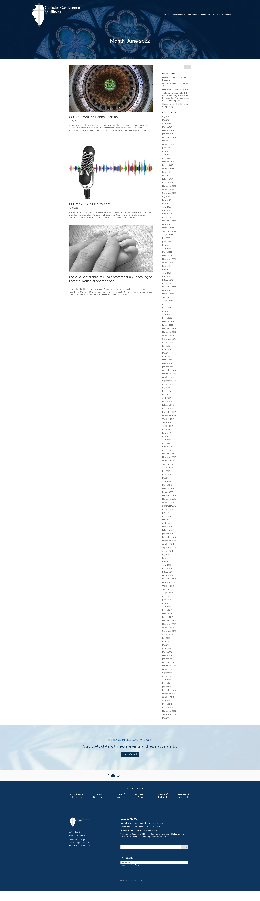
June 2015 (166, 516)
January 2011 (167, 686)
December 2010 (169, 690)
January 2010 (167, 707)
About (164, 14)
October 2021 (168, 262)
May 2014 (166, 561)
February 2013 (168, 613)
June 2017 (166, 433)
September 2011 (169, 672)
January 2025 (167, 165)
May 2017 (166, 436)
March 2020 (167, 318)
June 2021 (166, 266)
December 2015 (169, 495)
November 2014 (169, 540)
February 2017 (168, 447)
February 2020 (168, 321)
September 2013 (169, 589)
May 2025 (166, 151)
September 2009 (169, 714)
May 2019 (166, 353)
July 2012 (166, 638)
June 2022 (166, 241)
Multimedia (213, 14)
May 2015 (166, 520)
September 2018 (169, 380)
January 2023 (167, 217)
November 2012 (169, 624)
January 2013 (167, 617)
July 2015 (166, 512)
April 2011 (166, 679)
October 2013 (168, 586)
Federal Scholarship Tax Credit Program (137, 823)
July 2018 (166, 387)
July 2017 (166, 429)
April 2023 (166, 207)
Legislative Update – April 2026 (175, 89)
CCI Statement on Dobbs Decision (93, 117)
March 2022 (167, 252)
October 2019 (168, 335)
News (203, 14)
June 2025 (166, 147)
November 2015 (169, 499)
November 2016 (169, 457)
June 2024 (166, 172)
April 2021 (166, 273)
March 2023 (167, 210)
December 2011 (169, 662)
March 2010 (167, 704)
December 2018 (169, 370)
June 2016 (166, 474)
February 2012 (168, 655)
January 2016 (167, 492)
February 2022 (168, 255)
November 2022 (169, 224)
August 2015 (167, 509)
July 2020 (166, 304)
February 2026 (168, 130)
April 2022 (166, 248)
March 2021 (167, 276)
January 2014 (167, 575)
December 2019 (169, 328)
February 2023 (168, 214)
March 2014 (167, 568)
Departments (177, 14)
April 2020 (166, 314)
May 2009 (166, 718)
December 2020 (169, 287)
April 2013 (166, 606)
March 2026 (167, 127)
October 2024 (168, 168)
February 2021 (168, 280)
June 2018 (166, 391)
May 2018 (166, 394)
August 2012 (167, 634)
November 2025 (169, 141)
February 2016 (168, 488)
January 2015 (167, 533)
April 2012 (166, 648)
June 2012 (166, 641)
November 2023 (169, 186)
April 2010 (166, 700)
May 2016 (166, 478)
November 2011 (169, 665)
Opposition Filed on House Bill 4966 (135, 826)
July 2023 (166, 196)
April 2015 (166, 523)
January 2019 (167, 367)
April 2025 (166, 154)
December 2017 (169, 412)
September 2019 (169, 339)
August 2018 (167, 384)
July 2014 (166, 554)
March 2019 (167, 360)
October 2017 (168, 419)
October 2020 (168, 294)
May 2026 (166, 120)
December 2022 (169, 220)
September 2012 (169, 631)
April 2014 (166, 565)
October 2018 (168, 377)
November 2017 (169, 415)
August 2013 (167, 592)
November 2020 (169, 290)
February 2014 (168, 572)
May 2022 (166, 245)
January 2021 (167, 283)
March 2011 (167, 683)
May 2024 (166, 175)
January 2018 (167, 408)
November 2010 (169, 693)
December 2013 (169, 579)
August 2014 (167, 551)
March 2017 (167, 443)
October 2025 (168, 144)
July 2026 (166, 116)
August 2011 (167, 676)
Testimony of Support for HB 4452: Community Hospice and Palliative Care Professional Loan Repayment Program (176, 97)
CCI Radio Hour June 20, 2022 (90, 204)
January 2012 (167, 659)
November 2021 (169, 259)
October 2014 (168, 544)
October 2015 (168, 502)
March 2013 (167, 610)
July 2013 (166, 596)
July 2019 (166, 346)
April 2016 (166, 481)
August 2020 (167, 300)
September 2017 (169, 422)
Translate (139, 865)
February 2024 (168, 179)
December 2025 (169, 137)
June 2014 (166, 558)
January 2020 (167, 325)
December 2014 (169, 537)
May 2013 (166, 603)
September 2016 (169, 464)
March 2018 (167, 401)
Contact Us (227, 14)
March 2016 (167, 485)
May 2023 (166, 203)
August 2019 (167, 342)
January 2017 (167, 450)
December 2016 (169, 453)
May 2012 (166, 645)
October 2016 (168, 460)
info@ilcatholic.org (82, 843)
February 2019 (168, 363)
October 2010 (168, 697)
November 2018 (169, 373)
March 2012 (167, 652)
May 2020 (166, 311)
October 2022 (168, 227)
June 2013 (166, 599)
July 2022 (166, 238)
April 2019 (166, 356)
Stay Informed (130, 754)
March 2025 (167, 158)
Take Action (192, 14)
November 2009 (169, 711)
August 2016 (167, 467)
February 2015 (168, 530)
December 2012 (169, 620)
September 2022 (169, 231)
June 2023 (166, 200)
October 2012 (168, 627)
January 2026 (167, 134)
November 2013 (169, 582)
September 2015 (169, 506)
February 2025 (168, 161)
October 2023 (168, 189)
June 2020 (166, 307)
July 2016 (166, 471)
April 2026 (166, 123)
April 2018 (166, 398)
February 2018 (168, 405)
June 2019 (166, 349)
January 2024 (167, 182)
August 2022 (167, 234)
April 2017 (166, 440)
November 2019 (169, 332)
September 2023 (169, 193)
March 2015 (167, 526)
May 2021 (166, 269)
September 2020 (169, 297)
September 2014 (169, 547)
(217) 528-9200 (81, 840)
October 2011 (168, 669)
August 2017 (167, 426)
